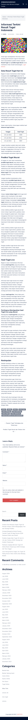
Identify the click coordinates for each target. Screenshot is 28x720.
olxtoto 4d (5, 692)
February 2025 (6, 623)
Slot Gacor (5, 681)
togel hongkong (6, 411)
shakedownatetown (8, 2)
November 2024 (6, 631)
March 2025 (5, 620)
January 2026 (6, 592)
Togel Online (19, 34)
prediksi (10, 409)
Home (4, 16)
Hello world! (22, 564)
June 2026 (5, 579)
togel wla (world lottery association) (12, 415)
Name (5, 465)
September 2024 (7, 637)
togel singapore (17, 411)
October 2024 (6, 634)
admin (4, 34)
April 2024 (5, 650)
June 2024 (5, 645)
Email (5, 473)
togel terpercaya (15, 413)
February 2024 (6, 656)
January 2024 (6, 659)
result (15, 409)
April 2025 (5, 617)
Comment (6, 452)
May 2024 (5, 648)
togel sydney (5, 413)
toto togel (5, 697)
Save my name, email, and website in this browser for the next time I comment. (13, 492)
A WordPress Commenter (9, 564)
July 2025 (5, 609)
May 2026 (5, 582)
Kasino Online (6, 678)
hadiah (3, 409)
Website (5, 480)
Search (4, 511)
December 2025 (6, 595)
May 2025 (5, 615)
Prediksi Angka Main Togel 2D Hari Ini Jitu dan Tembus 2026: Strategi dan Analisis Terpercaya (13, 540)
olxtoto (4, 701)
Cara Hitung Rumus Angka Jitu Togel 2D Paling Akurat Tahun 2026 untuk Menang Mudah (13, 553)
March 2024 (5, 653)
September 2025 (7, 604)
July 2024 (5, 642)
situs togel (22, 409)
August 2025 (6, 606)
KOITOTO (19, 714)
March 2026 (5, 587)
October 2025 (6, 601)
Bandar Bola (5, 670)
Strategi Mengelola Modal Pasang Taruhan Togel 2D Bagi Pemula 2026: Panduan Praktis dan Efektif (12, 533)
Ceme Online (5, 676)
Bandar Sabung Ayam (8, 673)
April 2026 (5, 584)
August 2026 (6, 573)
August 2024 (6, 639)
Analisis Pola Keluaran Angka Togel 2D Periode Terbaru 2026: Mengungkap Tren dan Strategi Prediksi (13, 526)
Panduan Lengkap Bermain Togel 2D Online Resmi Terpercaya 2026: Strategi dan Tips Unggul (13, 547)
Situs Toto (5, 688)
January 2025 (6, 626)
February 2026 (6, 590)
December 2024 (6, 628)
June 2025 (5, 612)
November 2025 (6, 598)
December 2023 (6, 661)
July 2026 (5, 576)
